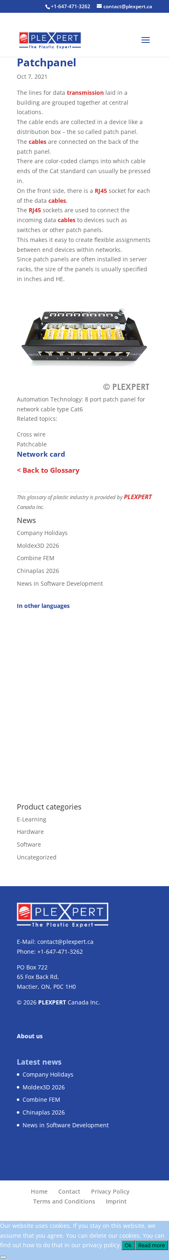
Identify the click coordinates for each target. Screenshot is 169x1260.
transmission (85, 92)
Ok (128, 1245)
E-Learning (31, 819)
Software (29, 844)
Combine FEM (36, 558)
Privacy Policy (110, 1191)
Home (39, 1191)
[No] (3, 1257)
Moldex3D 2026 (38, 545)
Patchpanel (46, 62)
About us (30, 1036)
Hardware (30, 831)
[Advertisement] (84, 701)
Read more (151, 1245)
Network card (41, 454)
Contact (69, 1191)
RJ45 (101, 191)
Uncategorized (37, 857)
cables (37, 141)
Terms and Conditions (64, 1201)
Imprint (116, 1201)
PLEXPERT (138, 497)
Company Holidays (42, 533)
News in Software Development (60, 583)
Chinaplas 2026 (38, 571)
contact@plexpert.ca (65, 942)
